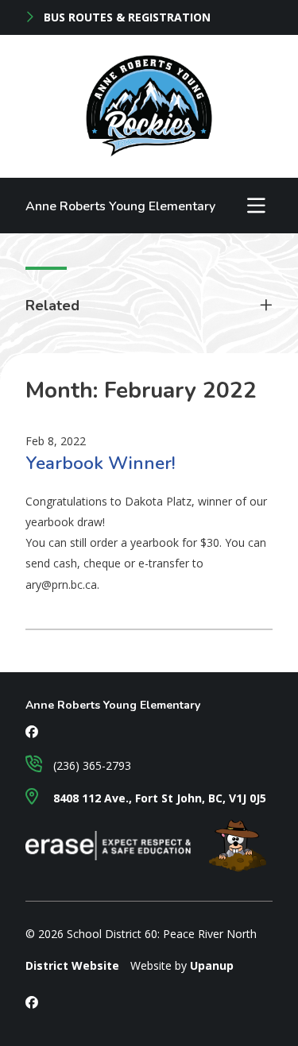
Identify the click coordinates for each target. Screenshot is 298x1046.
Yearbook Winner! (100, 463)
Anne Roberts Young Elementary (120, 206)
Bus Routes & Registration (126, 17)
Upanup (212, 965)
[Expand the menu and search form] (256, 205)
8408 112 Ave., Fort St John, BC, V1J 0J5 (158, 798)
